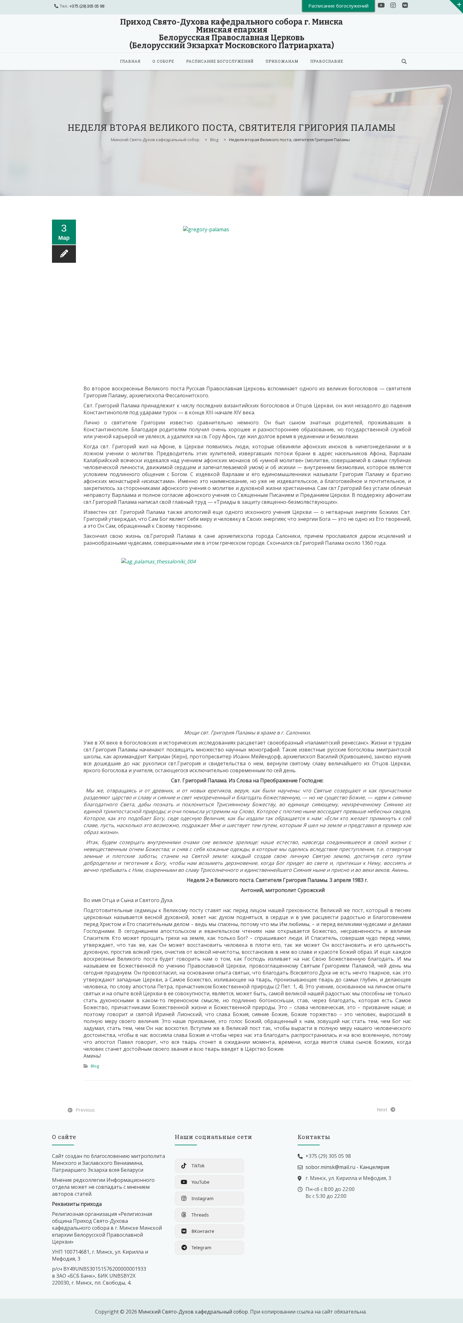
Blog (95, 1066)
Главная (130, 61)
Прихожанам (282, 61)
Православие (326, 61)
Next (382, 1109)
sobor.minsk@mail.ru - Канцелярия (347, 1167)
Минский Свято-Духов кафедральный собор (193, 1311)
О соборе (163, 61)
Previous (85, 1110)
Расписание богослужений (220, 61)
